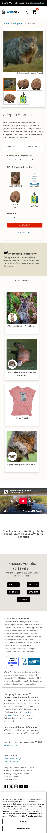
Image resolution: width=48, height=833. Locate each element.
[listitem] (9, 84)
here (6, 736)
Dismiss (23, 821)
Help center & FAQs (12, 759)
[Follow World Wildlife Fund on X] (11, 788)
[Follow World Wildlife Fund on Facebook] (6, 788)
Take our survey (11, 745)
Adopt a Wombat (18, 115)
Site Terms (26, 816)
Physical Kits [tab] (12, 146)
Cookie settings (23, 828)
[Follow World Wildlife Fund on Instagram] (16, 788)
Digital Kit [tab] (32, 146)
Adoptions (18, 23)
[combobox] (21, 159)
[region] (23, 68)
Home (6, 23)
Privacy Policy (36, 816)
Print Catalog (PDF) (12, 762)
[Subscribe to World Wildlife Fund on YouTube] (21, 788)
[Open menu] (43, 12)
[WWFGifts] (21, 12)
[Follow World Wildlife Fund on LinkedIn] (26, 788)
